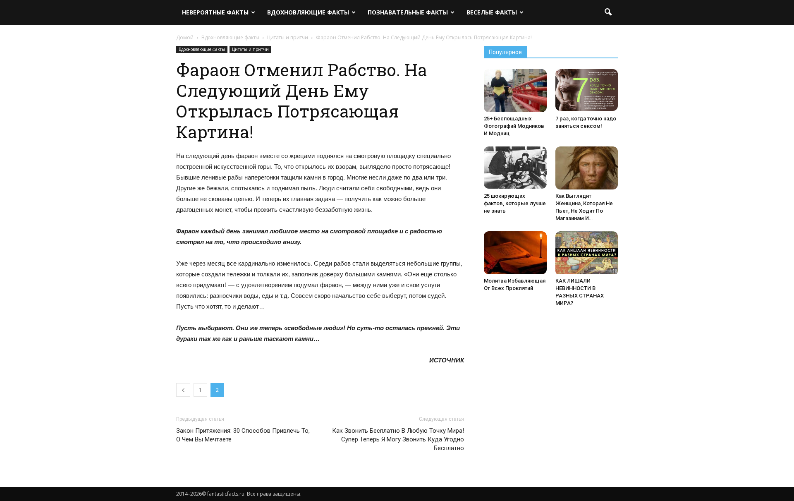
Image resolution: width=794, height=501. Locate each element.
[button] (608, 12)
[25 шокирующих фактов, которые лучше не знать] (515, 167)
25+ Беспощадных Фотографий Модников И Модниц (514, 126)
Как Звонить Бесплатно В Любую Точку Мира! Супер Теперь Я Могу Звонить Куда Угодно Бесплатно (398, 439)
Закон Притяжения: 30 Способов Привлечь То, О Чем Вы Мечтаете (243, 435)
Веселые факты (491, 12)
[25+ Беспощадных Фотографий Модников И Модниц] (515, 90)
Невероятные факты (215, 12)
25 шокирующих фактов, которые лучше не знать (515, 203)
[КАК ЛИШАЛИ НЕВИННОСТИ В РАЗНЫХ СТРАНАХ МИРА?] (586, 253)
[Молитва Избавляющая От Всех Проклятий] (515, 252)
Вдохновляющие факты (308, 12)
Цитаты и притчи (250, 49)
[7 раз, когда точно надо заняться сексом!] (586, 90)
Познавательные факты (408, 12)
